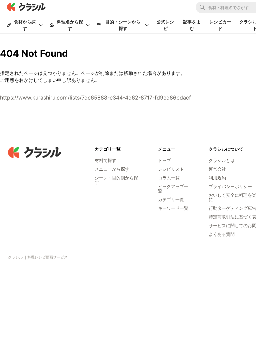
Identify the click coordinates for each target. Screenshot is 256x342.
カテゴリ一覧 (171, 199)
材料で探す (105, 160)
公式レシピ (165, 25)
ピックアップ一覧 (173, 188)
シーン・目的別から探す (116, 180)
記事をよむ (192, 25)
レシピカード (220, 25)
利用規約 (217, 177)
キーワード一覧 (173, 208)
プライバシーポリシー (230, 186)
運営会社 (217, 169)
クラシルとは (222, 160)
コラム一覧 (169, 177)
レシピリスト (171, 169)
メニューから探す (112, 169)
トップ (164, 160)
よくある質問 (222, 234)
